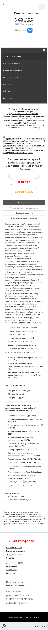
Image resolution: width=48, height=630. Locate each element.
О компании (8, 84)
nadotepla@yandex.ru (16, 603)
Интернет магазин (26, 13)
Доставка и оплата (11, 63)
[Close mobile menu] (44, 50)
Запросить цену (24, 191)
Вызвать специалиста (12, 70)
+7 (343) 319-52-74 (24, 18)
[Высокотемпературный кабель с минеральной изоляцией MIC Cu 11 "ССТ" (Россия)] (24, 137)
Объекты (7, 91)
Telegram (18, 626)
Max (25, 626)
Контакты (7, 98)
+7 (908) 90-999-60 (24, 21)
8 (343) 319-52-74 (14, 599)
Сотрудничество (10, 77)
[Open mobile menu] (3, 45)
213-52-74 (28, 599)
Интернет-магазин (12, 56)
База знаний (11, 566)
